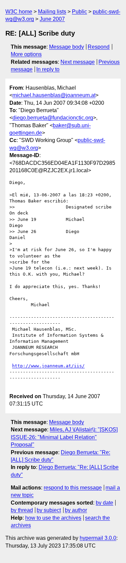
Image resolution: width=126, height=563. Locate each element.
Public (79, 11)
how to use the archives (53, 518)
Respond (99, 47)
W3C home (18, 11)
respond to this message (73, 487)
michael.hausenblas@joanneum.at (53, 95)
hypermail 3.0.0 (98, 538)
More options (26, 54)
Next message (77, 62)
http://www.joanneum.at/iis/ (48, 365)
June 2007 (52, 19)
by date (104, 503)
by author (76, 510)
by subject (49, 510)
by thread (22, 510)
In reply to (47, 69)
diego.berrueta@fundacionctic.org (52, 118)
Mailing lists (52, 11)
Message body (66, 47)
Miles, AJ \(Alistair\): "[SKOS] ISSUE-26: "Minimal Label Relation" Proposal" (64, 437)
